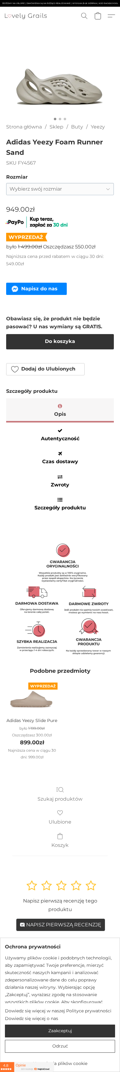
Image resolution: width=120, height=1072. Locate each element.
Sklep (56, 127)
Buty (77, 127)
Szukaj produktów (60, 799)
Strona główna (24, 127)
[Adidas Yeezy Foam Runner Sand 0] (60, 82)
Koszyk (60, 845)
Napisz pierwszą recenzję (63, 925)
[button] (27, 16)
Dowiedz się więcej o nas (31, 1018)
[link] (60, 1061)
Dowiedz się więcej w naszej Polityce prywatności (58, 1011)
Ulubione (60, 822)
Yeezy (98, 127)
